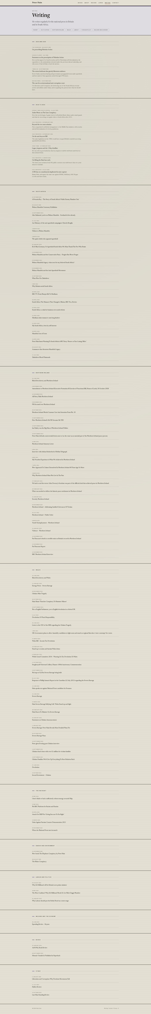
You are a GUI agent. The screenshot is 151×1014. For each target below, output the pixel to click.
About (87, 2)
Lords (100, 2)
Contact (115, 2)
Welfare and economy (101, 29)
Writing (107, 2)
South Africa (45, 29)
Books (80, 2)
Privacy (115, 1008)
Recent (35, 29)
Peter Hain (37, 3)
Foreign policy (86, 29)
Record (94, 2)
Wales (69, 29)
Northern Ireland (58, 29)
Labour (76, 29)
